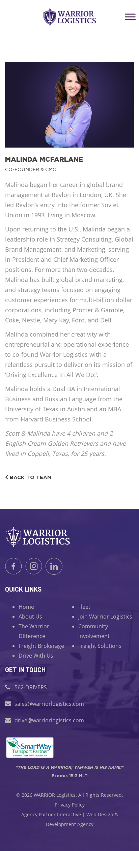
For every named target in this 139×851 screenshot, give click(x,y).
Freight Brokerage (41, 646)
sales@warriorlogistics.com (49, 703)
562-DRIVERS (31, 687)
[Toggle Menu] (130, 16)
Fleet (84, 606)
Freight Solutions (99, 646)
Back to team (30, 477)
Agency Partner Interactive (51, 814)
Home (26, 606)
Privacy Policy (70, 804)
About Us (30, 616)
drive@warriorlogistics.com (49, 720)
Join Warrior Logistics (105, 616)
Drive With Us (36, 655)
